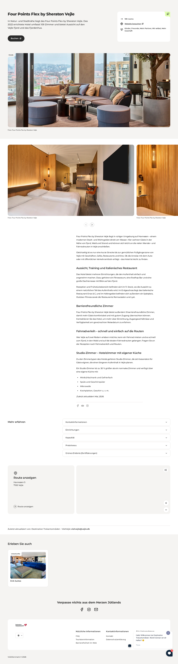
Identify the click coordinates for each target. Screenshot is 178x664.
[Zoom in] (166, 503)
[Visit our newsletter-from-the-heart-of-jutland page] (96, 609)
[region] (123, 489)
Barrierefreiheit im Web (86, 643)
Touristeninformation (85, 639)
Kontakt (109, 636)
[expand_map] (165, 470)
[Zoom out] (166, 510)
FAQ (78, 636)
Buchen (15, 38)
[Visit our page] (89, 609)
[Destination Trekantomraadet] (21, 625)
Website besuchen (133, 24)
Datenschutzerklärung (116, 639)
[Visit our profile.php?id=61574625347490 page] (82, 609)
